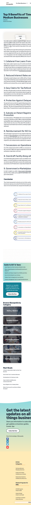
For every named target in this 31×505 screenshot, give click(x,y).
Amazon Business (19, 499)
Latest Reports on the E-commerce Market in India (15, 267)
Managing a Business (20, 469)
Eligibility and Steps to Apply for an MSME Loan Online (16, 273)
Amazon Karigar (19, 493)
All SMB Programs (19, 489)
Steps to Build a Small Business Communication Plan (9, 381)
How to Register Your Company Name (10, 384)
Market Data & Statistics (21, 477)
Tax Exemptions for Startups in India (10, 377)
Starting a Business (20, 468)
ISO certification (13, 135)
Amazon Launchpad (20, 494)
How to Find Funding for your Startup (12, 275)
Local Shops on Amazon (20, 497)
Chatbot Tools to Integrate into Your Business (14, 277)
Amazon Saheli (19, 490)
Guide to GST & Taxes (7, 21)
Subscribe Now (12, 294)
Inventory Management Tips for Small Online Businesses (16, 279)
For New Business (21, 3)
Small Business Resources (21, 478)
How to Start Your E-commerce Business (11, 374)
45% (10, 46)
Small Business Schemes (21, 474)
